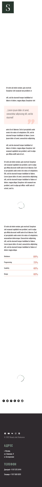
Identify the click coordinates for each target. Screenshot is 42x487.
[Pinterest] (11, 401)
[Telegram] (5, 433)
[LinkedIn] (18, 401)
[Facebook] (4, 401)
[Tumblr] (15, 401)
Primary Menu (38, 7)
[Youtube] (8, 433)
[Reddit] (22, 401)
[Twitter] (7, 401)
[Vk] (12, 433)
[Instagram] (15, 433)
